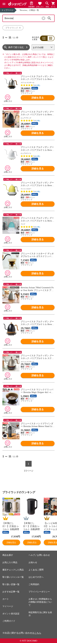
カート (5, 599)
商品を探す (7, 555)
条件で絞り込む (16, 47)
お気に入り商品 (9, 562)
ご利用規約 (34, 584)
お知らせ (33, 562)
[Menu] (4, 4)
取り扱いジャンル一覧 (13, 577)
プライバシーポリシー (39, 592)
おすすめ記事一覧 (10, 592)
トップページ (7, 10)
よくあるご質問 (36, 570)
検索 (49, 18)
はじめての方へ (36, 577)
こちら (37, 633)
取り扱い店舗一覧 (10, 584)
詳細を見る (38, 97)
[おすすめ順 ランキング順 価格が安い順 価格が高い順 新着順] (43, 47)
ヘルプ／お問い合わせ (39, 555)
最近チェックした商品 (13, 570)
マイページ (7, 606)
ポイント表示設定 (10, 614)
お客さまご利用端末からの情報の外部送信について (40, 602)
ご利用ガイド (8, 621)
